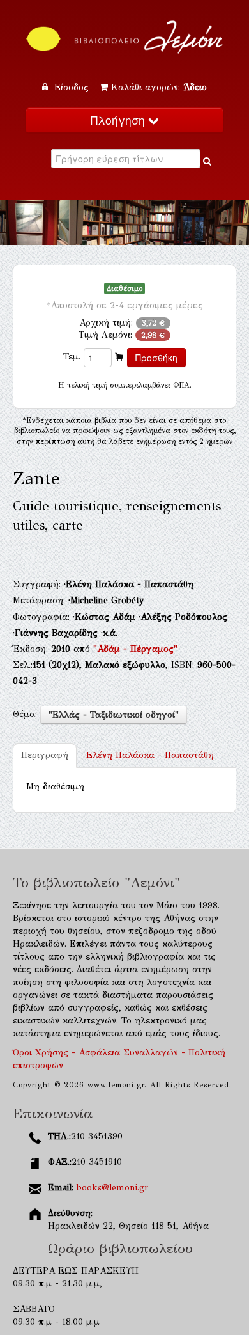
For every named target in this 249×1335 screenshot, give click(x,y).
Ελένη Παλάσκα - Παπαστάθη (150, 755)
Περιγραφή (44, 755)
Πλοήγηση (119, 120)
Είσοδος (71, 87)
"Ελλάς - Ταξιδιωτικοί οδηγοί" (114, 714)
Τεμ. (71, 356)
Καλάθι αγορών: (159, 87)
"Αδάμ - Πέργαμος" (135, 649)
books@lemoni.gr (112, 1187)
